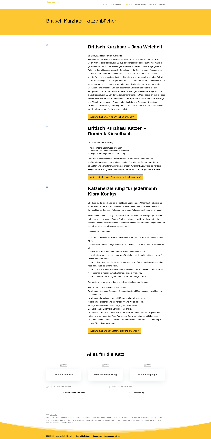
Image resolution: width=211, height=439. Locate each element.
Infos (128, 4)
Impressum (97, 436)
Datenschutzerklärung (112, 436)
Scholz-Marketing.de (83, 436)
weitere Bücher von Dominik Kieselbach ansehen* (115, 177)
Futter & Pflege (115, 4)
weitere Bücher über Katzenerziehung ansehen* (114, 330)
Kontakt (162, 4)
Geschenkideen (140, 4)
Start (105, 4)
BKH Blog (152, 4)
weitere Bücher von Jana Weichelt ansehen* (112, 116)
